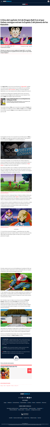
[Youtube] (31, 397)
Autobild (10, 417)
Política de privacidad (24, 408)
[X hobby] (20, 397)
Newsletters (38, 402)
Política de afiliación (13, 409)
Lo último (29, 402)
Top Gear (39, 417)
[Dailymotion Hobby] (27, 397)
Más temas (44, 402)
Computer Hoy (26, 417)
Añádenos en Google (25, 46)
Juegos (5, 402)
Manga (1, 385)
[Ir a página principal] (7, 1)
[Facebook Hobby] (19, 397)
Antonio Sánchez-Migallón (5, 47)
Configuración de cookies (35, 409)
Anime (5, 385)
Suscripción (28, 409)
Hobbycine (24, 4)
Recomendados (23, 402)
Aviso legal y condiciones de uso (12, 408)
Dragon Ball (8, 385)
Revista (33, 402)
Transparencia (39, 408)
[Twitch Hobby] (22, 397)
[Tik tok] (24, 397)
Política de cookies (32, 408)
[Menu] (1, 1)
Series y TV (16, 385)
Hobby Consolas (33, 417)
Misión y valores (21, 409)
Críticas (12, 385)
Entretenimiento (16, 402)
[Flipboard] (29, 397)
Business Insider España (18, 417)
